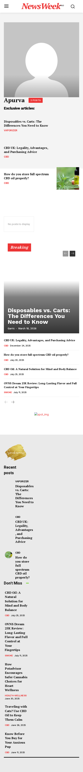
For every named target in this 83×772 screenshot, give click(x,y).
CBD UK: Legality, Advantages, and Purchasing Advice (26, 150)
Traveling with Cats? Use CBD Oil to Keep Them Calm (16, 712)
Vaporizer (10, 130)
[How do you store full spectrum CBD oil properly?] (68, 178)
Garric (11, 328)
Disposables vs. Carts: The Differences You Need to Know (26, 123)
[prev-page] (65, 254)
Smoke (8, 392)
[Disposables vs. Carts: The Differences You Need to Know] (68, 126)
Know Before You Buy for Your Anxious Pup (15, 740)
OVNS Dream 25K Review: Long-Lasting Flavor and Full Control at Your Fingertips (16, 637)
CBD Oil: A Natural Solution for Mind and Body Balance (40, 369)
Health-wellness (16, 695)
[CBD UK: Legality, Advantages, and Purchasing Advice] (68, 152)
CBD (6, 156)
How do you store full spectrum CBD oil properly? (26, 176)
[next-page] (72, 254)
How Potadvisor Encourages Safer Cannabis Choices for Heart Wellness (16, 677)
